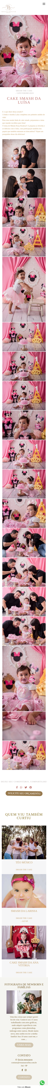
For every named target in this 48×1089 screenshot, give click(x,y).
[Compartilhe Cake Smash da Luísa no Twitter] (26, 787)
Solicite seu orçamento (24, 793)
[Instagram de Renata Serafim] (26, 1070)
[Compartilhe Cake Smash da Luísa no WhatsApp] (21, 787)
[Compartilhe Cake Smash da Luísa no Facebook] (17, 787)
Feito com (24, 1087)
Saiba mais (24, 1044)
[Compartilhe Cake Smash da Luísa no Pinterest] (30, 787)
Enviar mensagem (25, 1060)
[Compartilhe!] (24, 162)
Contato (24, 1077)
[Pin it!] (31, 162)
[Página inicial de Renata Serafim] (9, 8)
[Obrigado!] (16, 162)
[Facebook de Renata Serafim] (22, 1070)
